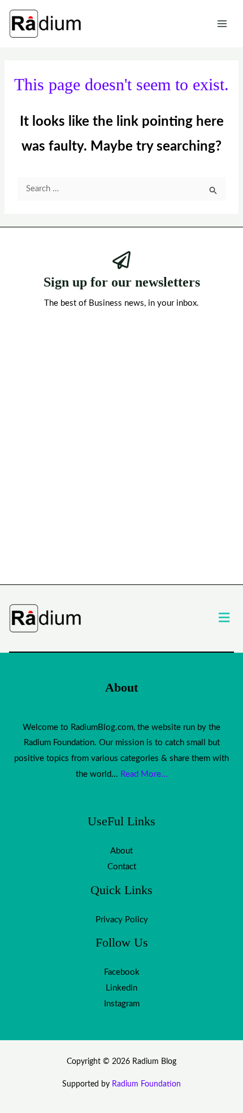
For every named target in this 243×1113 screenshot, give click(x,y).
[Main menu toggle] (222, 24)
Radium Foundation (146, 1084)
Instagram (122, 1004)
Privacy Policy (122, 920)
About (121, 851)
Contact (121, 867)
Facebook (122, 972)
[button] (224, 618)
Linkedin (121, 988)
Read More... (144, 774)
